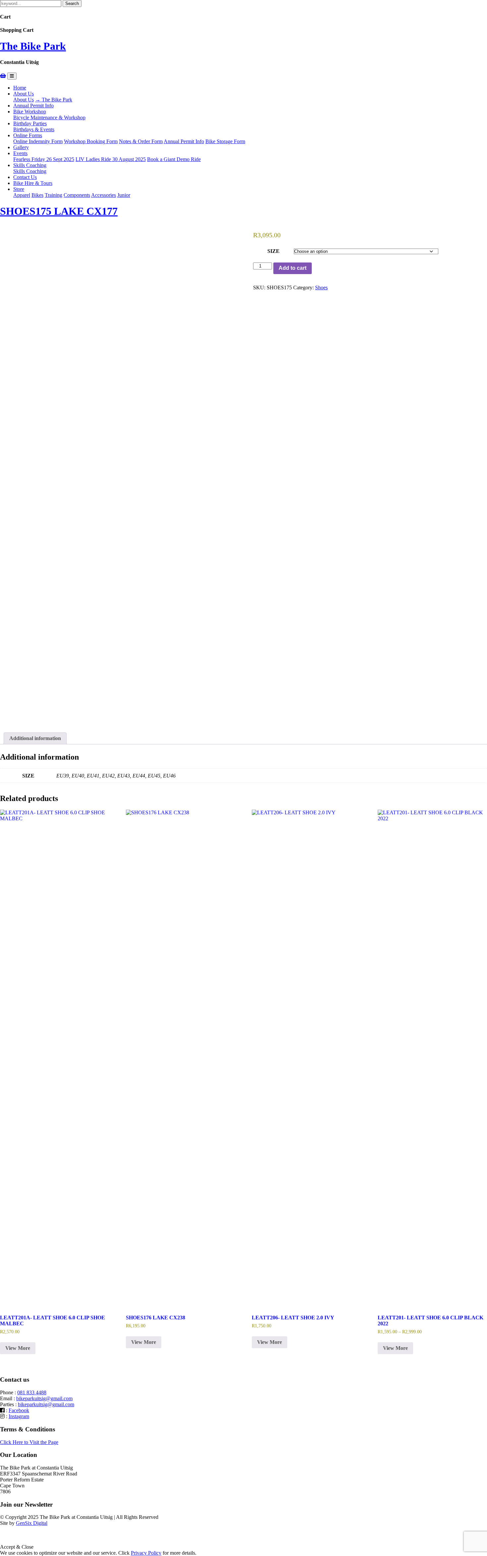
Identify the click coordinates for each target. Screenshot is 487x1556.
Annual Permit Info (33, 105)
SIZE (273, 251)
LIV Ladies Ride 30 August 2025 (111, 159)
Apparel (21, 195)
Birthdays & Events (33, 129)
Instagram (19, 1416)
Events (20, 153)
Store (18, 189)
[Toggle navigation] (12, 76)
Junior (123, 195)
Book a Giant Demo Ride (174, 159)
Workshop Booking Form (91, 141)
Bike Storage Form (225, 141)
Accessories (103, 195)
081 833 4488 (31, 1392)
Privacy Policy (146, 1553)
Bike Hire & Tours (32, 183)
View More (17, 1348)
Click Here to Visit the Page (29, 1442)
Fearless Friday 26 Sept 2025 (43, 159)
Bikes (37, 195)
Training (53, 195)
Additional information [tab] (35, 738)
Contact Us (25, 177)
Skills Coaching (29, 165)
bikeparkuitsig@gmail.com (44, 1398)
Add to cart (292, 268)
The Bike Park (33, 46)
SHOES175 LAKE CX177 (59, 211)
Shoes (321, 287)
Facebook (19, 1410)
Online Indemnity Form (38, 141)
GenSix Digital (31, 1523)
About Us (23, 93)
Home (19, 87)
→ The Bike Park (53, 99)
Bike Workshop (29, 111)
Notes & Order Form (141, 141)
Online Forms (27, 135)
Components (77, 195)
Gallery (21, 147)
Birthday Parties (30, 123)
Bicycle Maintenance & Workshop (49, 117)
